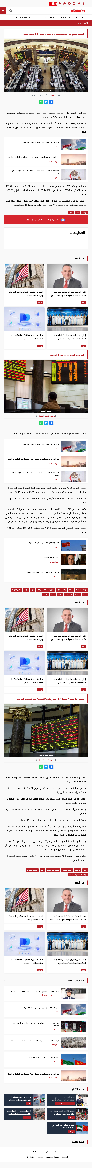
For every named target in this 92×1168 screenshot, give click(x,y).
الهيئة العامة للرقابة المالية (77, 874)
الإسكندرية (68, 594)
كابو (32, 589)
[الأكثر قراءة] (4, 1142)
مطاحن (77, 594)
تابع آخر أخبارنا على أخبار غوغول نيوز (43, 219)
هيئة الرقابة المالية (53, 870)
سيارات (36, 17)
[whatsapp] (41, 102)
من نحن (40, 1157)
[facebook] (51, 102)
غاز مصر (77, 870)
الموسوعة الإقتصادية (21, 17)
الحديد (53, 594)
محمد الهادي (53, 95)
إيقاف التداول (61, 589)
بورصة (79, 23)
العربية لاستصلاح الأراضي (45, 589)
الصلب (46, 594)
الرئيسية (86, 23)
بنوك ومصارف (64, 17)
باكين (60, 594)
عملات (44, 17)
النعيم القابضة (16, 589)
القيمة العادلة (67, 870)
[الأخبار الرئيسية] (4, 980)
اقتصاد (83, 17)
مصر (77, 212)
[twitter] (46, 102)
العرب (71, 212)
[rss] (60, 3)
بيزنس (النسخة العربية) (47, 416)
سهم (71, 589)
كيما (84, 594)
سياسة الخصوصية (52, 1157)
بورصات (53, 17)
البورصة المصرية (81, 589)
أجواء (26, 589)
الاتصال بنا (31, 1157)
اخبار (75, 17)
